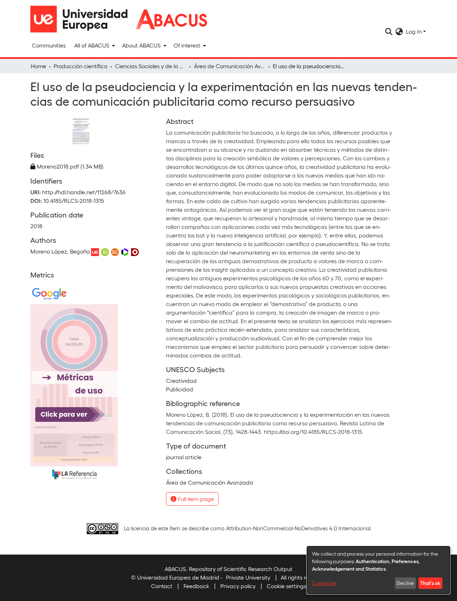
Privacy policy (238, 585)
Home (38, 65)
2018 (36, 225)
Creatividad (181, 380)
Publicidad (179, 389)
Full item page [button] (195, 498)
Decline (405, 583)
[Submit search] (389, 31)
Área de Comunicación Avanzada (229, 65)
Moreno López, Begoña (60, 251)
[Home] (82, 19)
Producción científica (80, 65)
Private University (248, 577)
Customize (324, 583)
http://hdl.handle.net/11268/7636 (84, 192)
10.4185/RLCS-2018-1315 (73, 200)
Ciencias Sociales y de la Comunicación (150, 65)
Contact (161, 585)
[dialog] (378, 570)
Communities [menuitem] (49, 45)
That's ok (430, 583)
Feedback (196, 585)
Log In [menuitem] (414, 31)
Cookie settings (286, 585)
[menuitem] (94, 45)
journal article (183, 457)
